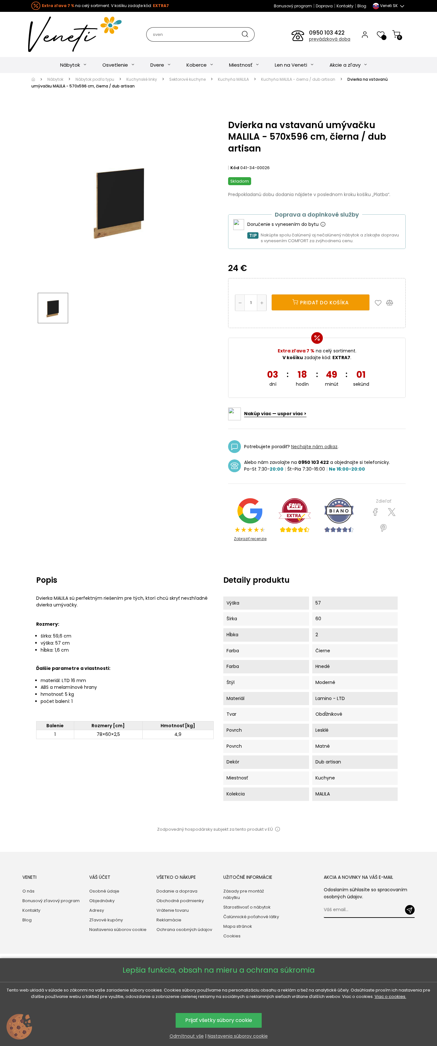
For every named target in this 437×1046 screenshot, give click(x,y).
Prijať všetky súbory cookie (218, 1020)
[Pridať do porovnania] (392, 302)
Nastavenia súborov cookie (118, 930)
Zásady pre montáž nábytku (243, 894)
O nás (28, 891)
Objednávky (102, 901)
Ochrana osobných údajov (184, 930)
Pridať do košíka (323, 302)
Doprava (324, 6)
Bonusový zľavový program (51, 901)
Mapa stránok (237, 926)
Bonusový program (293, 6)
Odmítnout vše (187, 1036)
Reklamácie (168, 920)
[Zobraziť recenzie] (295, 515)
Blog (361, 6)
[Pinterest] (383, 528)
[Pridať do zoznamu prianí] (379, 302)
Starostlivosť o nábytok (247, 907)
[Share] (375, 512)
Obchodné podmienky (180, 901)
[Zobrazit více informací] (322, 224)
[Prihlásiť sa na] (410, 910)
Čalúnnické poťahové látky (251, 917)
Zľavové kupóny (106, 920)
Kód (234, 168)
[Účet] (365, 34)
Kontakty (345, 6)
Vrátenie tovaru (172, 910)
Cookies (232, 936)
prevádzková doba (329, 39)
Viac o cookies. (390, 996)
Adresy (96, 910)
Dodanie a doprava (176, 891)
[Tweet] (391, 512)
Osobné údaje (104, 891)
